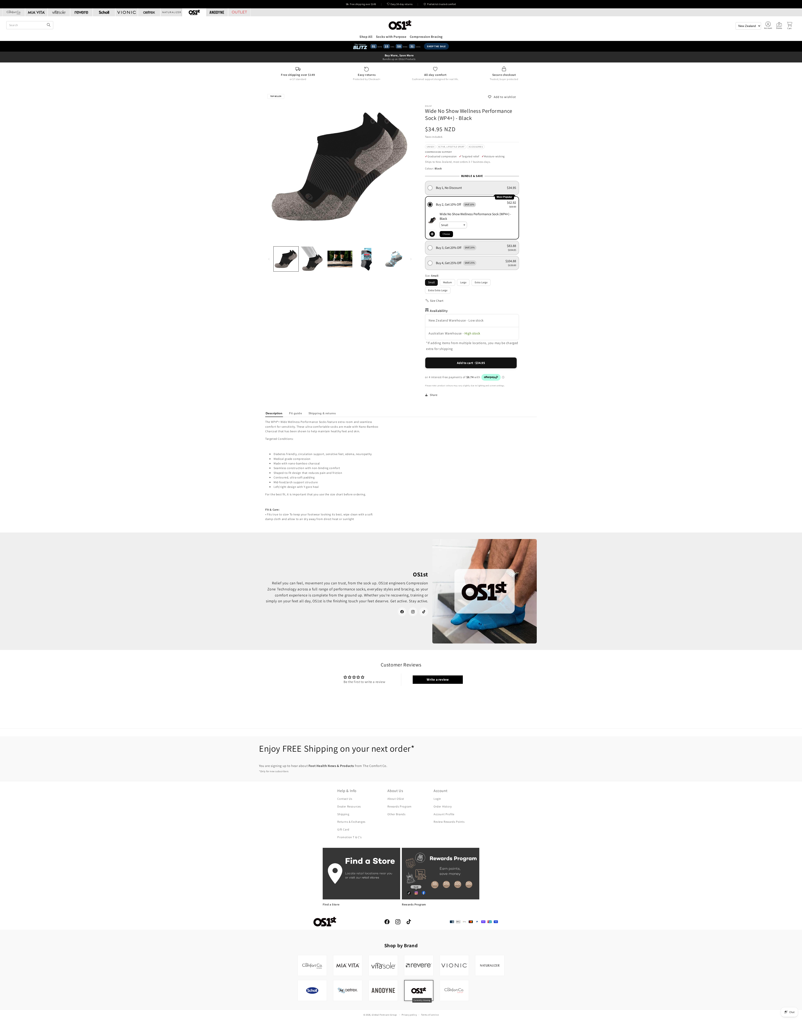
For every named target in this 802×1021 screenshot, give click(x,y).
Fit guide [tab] (295, 413)
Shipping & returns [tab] (322, 413)
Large (463, 282)
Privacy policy (409, 1014)
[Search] (48, 25)
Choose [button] (446, 233)
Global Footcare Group (384, 1014)
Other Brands (396, 814)
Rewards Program (399, 806)
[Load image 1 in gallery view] (286, 259)
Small (431, 282)
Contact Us (344, 799)
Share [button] (434, 395)
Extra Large (481, 282)
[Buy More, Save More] (401, 57)
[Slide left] (269, 259)
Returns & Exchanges (351, 822)
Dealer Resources (349, 806)
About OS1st (395, 799)
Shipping (343, 814)
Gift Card (343, 829)
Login (437, 799)
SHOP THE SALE (436, 46)
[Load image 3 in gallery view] (339, 259)
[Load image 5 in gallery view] (393, 259)
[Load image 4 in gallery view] (366, 259)
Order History (443, 806)
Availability (439, 311)
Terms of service (430, 1014)
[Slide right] (411, 259)
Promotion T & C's (349, 837)
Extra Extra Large (437, 290)
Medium (447, 282)
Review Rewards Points (449, 822)
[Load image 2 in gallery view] (313, 259)
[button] (789, 26)
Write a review (438, 679)
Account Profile (444, 814)
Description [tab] (274, 413)
